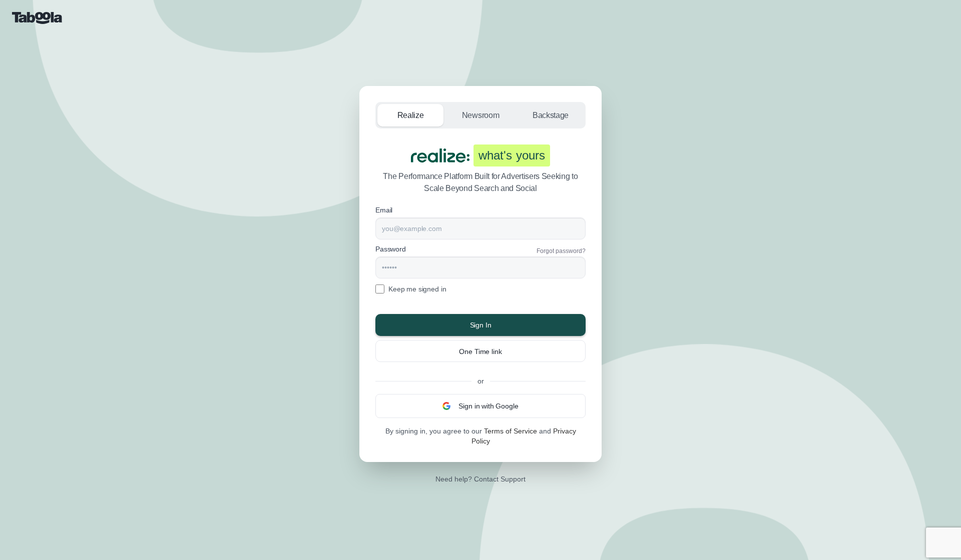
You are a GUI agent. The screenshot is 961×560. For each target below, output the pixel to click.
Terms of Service (510, 431)
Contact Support (500, 479)
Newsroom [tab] (481, 115)
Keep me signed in (417, 289)
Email (383, 210)
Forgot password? (561, 251)
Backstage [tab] (551, 115)
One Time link (480, 352)
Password (390, 249)
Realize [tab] (410, 115)
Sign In (481, 325)
